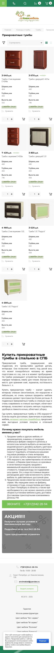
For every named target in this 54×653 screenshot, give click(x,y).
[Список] (51, 42)
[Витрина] (46, 42)
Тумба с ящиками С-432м (12, 156)
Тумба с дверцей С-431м (39, 79)
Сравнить (9, 111)
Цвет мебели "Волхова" (27, 627)
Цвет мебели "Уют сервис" (27, 618)
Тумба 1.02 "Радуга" (10, 307)
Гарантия (27, 609)
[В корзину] (23, 119)
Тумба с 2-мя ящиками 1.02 (13, 231)
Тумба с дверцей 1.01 (38, 156)
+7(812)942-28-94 (35, 504)
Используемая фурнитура (27, 613)
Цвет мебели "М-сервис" (27, 622)
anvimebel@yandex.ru (29, 582)
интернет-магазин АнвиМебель (25, 419)
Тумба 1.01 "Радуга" (37, 231)
